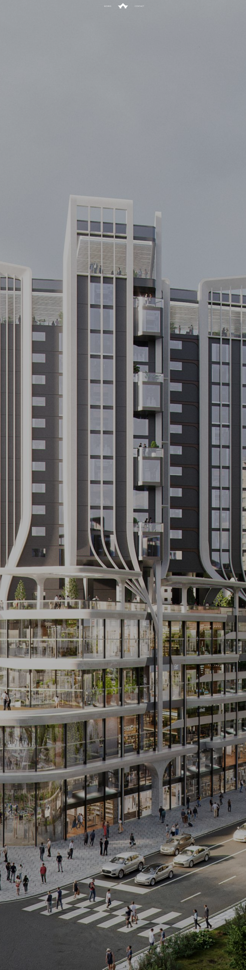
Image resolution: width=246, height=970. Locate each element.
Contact (139, 6)
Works (107, 6)
